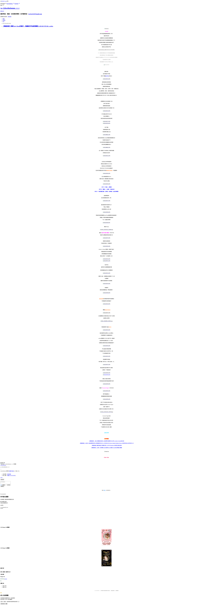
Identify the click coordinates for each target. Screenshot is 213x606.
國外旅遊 (9, 474)
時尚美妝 (9, 16)
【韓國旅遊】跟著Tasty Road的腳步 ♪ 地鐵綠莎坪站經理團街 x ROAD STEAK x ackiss (28, 26)
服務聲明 (117, 590)
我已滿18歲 (3, 603)
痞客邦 (10, 471)
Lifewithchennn (3, 465)
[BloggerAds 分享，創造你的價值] (106, 532)
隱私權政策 (113, 590)
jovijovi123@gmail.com (35, 14)
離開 (6, 603)
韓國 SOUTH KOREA (11, 475)
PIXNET (98, 590)
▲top (1, 477)
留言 (13, 471)
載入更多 (2, 479)
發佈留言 (2, 486)
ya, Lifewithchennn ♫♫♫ (10, 8)
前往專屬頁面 (106, 537)
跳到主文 (2, 11)
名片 (3, 21)
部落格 (4, 20)
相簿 (3, 18)
